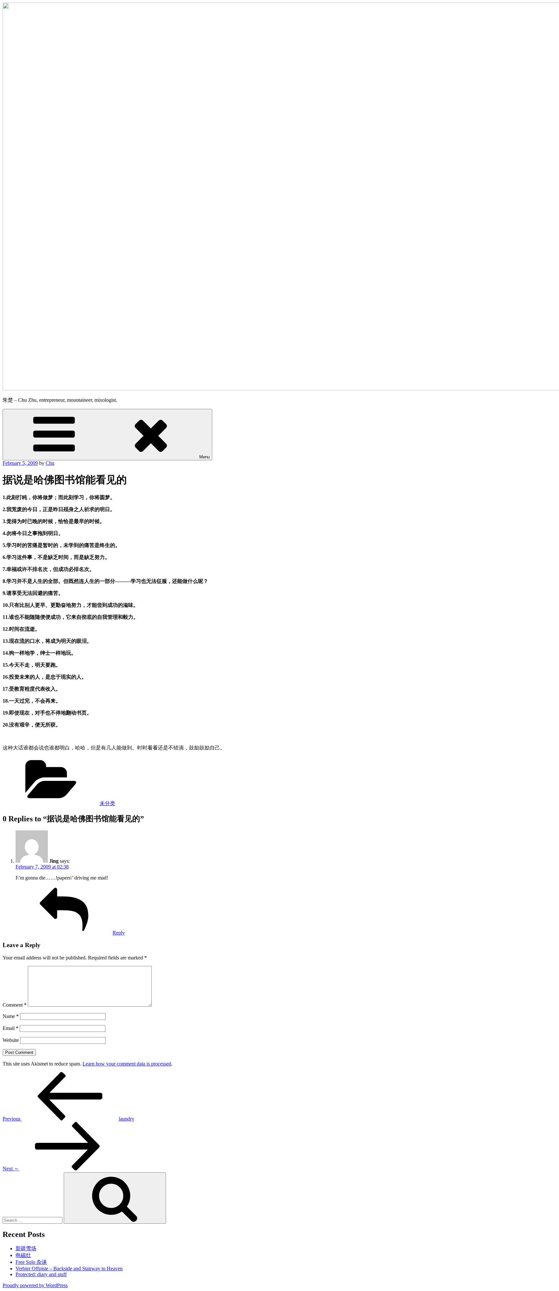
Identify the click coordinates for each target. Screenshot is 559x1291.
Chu (50, 463)
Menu (204, 456)
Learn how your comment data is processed (126, 1064)
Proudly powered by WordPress (35, 1285)
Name (11, 1016)
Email (10, 1028)
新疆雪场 (26, 1248)
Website (11, 1040)
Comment (15, 1005)
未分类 (107, 803)
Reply (119, 932)
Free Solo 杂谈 (31, 1262)
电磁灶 (23, 1255)
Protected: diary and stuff (41, 1274)
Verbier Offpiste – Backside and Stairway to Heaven (69, 1268)
